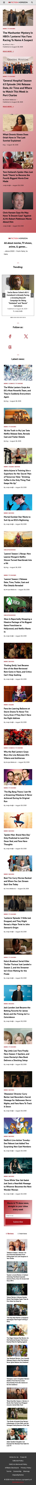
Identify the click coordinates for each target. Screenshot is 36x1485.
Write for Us (13, 1457)
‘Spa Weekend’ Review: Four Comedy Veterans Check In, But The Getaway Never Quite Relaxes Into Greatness (18, 1360)
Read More (8, 51)
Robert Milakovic (10, 100)
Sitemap (26, 1471)
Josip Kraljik (7, 185)
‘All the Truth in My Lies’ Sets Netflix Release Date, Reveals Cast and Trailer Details (17, 433)
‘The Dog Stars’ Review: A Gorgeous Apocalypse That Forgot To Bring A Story (17, 1319)
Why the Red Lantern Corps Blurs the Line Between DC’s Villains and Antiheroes (16, 754)
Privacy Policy (26, 1468)
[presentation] (18, 17)
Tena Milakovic (11, 889)
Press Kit (23, 1457)
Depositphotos (18, 1475)
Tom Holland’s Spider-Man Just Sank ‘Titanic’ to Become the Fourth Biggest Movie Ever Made (18, 177)
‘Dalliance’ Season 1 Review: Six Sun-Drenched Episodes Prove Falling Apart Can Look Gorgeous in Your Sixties (17, 1255)
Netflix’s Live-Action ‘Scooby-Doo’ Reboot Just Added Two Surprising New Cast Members (17, 1143)
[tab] (11, 317)
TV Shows (11, 28)
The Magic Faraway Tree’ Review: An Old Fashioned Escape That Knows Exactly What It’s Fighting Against (18, 1340)
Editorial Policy (18, 1461)
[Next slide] (32, 295)
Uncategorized (10, 550)
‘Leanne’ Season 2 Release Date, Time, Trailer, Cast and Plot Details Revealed (16, 582)
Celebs (11, 466)
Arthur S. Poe (9, 45)
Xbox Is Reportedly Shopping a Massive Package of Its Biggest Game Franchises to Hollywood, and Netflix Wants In (18, 625)
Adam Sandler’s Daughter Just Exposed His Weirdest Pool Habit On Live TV (18, 1444)
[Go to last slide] (3, 295)
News (5, 28)
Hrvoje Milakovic (11, 590)
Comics (11, 383)
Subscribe (18, 1221)
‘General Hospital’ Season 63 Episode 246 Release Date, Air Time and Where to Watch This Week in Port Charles (17, 88)
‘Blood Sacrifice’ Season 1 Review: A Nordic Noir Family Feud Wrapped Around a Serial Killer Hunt (17, 1403)
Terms (8, 1471)
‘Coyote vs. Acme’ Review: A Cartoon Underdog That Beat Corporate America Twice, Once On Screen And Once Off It (18, 1278)
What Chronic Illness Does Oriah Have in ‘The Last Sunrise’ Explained (15, 137)
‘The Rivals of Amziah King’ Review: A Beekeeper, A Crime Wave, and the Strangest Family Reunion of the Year (18, 1423)
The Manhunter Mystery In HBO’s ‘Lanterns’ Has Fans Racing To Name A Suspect (18, 36)
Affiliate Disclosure (12, 1468)
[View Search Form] (32, 2)
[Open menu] (4, 2)
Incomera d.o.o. (18, 1482)
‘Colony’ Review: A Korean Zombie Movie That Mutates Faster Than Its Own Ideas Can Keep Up (17, 1299)
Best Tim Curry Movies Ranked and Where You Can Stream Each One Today (17, 881)
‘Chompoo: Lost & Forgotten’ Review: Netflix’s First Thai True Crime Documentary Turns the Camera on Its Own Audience (18, 1381)
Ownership (17, 1471)
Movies (17, 466)
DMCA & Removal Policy (18, 1464)
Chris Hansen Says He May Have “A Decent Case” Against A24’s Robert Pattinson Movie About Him (17, 217)
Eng (4, 145)
